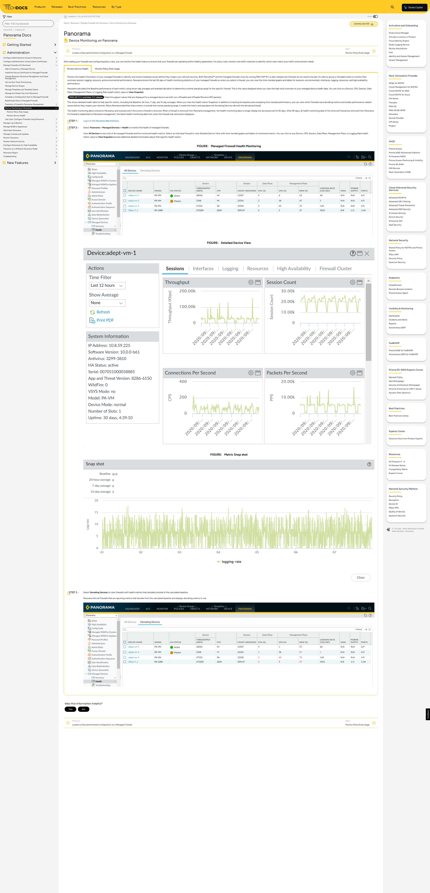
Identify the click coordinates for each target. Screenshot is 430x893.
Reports (392, 323)
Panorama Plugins (10, 153)
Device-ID (393, 504)
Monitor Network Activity (14, 142)
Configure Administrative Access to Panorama (22, 58)
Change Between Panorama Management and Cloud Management (26, 77)
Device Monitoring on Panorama (18, 108)
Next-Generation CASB (399, 172)
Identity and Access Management (404, 56)
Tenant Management (398, 60)
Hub (391, 52)
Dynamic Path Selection (400, 393)
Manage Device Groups (15, 86)
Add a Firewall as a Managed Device (20, 69)
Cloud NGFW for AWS (399, 91)
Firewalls (393, 102)
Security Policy (395, 258)
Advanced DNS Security (400, 209)
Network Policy (396, 377)
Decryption (394, 500)
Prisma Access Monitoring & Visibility (406, 160)
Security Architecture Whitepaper (404, 385)
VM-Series (393, 122)
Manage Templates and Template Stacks (21, 90)
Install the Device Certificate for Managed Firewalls (26, 73)
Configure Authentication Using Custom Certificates (25, 62)
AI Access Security (397, 213)
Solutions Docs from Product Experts (406, 438)
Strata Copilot (415, 7)
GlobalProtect (395, 285)
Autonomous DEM (397, 327)
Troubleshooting (9, 156)
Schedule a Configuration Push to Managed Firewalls (26, 97)
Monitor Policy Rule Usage (17, 112)
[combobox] (28, 23)
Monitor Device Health (16, 116)
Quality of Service (397, 511)
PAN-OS (392, 106)
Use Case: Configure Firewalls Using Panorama (24, 119)
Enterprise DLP (395, 221)
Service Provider (396, 118)
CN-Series (393, 98)
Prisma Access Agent (398, 293)
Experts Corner (396, 473)
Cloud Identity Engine (399, 41)
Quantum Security (397, 262)
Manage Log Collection (12, 123)
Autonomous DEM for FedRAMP (403, 354)
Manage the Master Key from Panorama (21, 93)
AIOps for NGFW (396, 83)
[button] (428, 714)
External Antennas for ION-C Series (405, 389)
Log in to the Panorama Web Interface (101, 121)
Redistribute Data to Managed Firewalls (21, 101)
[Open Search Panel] (392, 8)
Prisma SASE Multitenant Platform (404, 152)
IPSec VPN (393, 254)
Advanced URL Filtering (399, 201)
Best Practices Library (398, 416)
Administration (398, 531)
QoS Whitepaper (396, 381)
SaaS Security (395, 225)
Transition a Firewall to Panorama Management (24, 104)
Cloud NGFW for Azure (399, 95)
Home (66, 23)
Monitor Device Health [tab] (77, 69)
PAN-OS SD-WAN (397, 110)
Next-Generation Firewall (413, 529)
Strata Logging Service (399, 44)
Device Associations (398, 48)
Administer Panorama (12, 130)
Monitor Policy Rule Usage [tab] (107, 69)
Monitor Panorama (10, 138)
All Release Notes (397, 465)
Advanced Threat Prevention (402, 205)
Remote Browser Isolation (401, 289)
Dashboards (394, 316)
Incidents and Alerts (398, 320)
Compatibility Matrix (398, 469)
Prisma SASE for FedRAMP (401, 350)
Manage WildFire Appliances (15, 127)
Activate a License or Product (402, 37)
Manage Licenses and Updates (16, 134)
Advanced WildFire (397, 197)
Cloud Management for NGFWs (403, 87)
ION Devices (394, 168)
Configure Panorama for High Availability (20, 145)
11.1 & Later (396, 529)
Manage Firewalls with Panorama (17, 65)
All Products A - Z (397, 461)
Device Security (396, 217)
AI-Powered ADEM (397, 156)
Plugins (392, 126)
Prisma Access (395, 149)
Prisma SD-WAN (396, 164)
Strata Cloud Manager (399, 33)
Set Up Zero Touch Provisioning (18, 82)
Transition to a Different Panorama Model (20, 149)
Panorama (75, 23)
